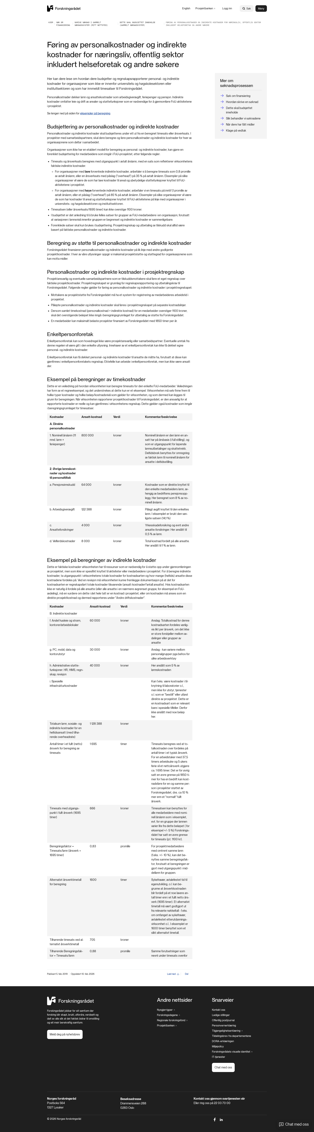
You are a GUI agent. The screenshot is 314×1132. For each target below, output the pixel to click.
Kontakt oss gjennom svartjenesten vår (219, 1098)
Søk (248, 8)
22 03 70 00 (222, 1103)
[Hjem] (63, 8)
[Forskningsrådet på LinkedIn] (221, 1119)
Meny (261, 8)
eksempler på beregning (95, 113)
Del (186, 974)
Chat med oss (297, 1124)
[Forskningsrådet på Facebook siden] (214, 1119)
